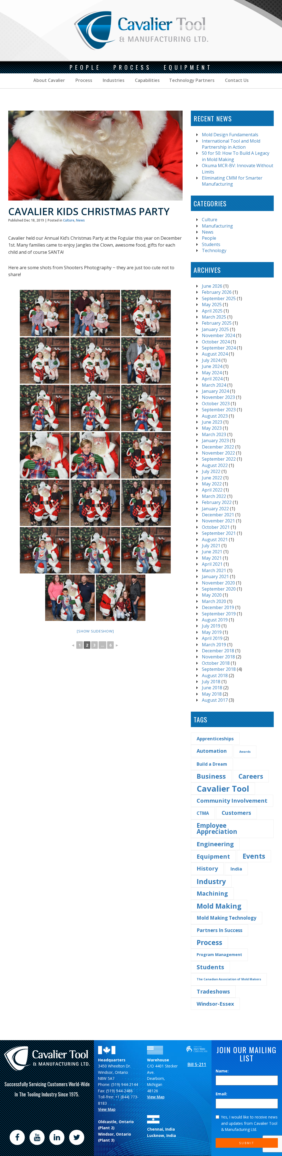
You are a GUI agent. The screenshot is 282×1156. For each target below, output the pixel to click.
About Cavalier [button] (49, 80)
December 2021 (218, 515)
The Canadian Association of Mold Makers (229, 979)
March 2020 (214, 601)
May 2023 (212, 428)
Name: (222, 1071)
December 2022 (218, 447)
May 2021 (212, 558)
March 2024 (214, 385)
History (207, 868)
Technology (214, 250)
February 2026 (217, 292)
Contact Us (236, 80)
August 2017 (215, 700)
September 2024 (219, 348)
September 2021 (219, 533)
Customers (236, 812)
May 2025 (212, 304)
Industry (211, 881)
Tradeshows (213, 991)
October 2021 (216, 527)
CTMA (203, 813)
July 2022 (211, 471)
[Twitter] (76, 1137)
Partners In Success (219, 930)
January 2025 (215, 329)
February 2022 (217, 502)
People (209, 238)
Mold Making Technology (226, 918)
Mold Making (219, 906)
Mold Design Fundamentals (230, 135)
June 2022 (212, 478)
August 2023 (215, 416)
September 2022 (219, 459)
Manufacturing (217, 226)
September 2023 (219, 410)
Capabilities (147, 80)
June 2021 (212, 552)
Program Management (219, 954)
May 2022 (212, 484)
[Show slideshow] (95, 631)
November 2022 (218, 453)
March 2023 (214, 434)
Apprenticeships (215, 738)
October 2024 (216, 342)
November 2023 (218, 397)
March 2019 (214, 645)
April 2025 (212, 311)
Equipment (213, 856)
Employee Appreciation (217, 828)
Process (83, 80)
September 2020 (219, 589)
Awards (245, 752)
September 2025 (219, 298)
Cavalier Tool (223, 788)
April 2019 (212, 638)
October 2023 (216, 404)
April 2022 (212, 490)
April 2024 (212, 379)
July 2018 (211, 682)
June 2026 (212, 286)
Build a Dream (212, 764)
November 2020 (218, 583)
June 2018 (212, 688)
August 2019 (215, 620)
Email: (221, 1093)
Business (211, 776)
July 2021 (211, 546)
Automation (212, 750)
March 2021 (214, 570)
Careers (250, 776)
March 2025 (214, 317)
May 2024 (212, 373)
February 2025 (217, 323)
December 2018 (218, 651)
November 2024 (218, 335)
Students (211, 244)
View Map (106, 1109)
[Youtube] (36, 1137)
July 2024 (211, 360)
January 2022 (215, 509)
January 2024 (215, 391)
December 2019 (218, 607)
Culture (68, 220)
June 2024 (212, 366)
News (80, 220)
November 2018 (218, 657)
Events (254, 856)
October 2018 (216, 663)
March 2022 (214, 496)
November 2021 (218, 521)
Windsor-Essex (215, 1003)
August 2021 (215, 539)
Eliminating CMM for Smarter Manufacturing (232, 181)
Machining (212, 893)
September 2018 (219, 669)
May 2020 (212, 595)
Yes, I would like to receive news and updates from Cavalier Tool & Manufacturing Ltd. (249, 1123)
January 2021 (215, 576)
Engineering (215, 844)
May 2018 (212, 694)
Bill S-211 (197, 1064)
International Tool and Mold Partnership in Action (231, 144)
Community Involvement (232, 800)
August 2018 (215, 675)
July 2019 (211, 626)
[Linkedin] (56, 1137)
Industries (113, 80)
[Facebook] (17, 1137)
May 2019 (212, 632)
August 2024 (215, 354)
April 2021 (212, 564)
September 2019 (219, 614)
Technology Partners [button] (192, 80)
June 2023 (212, 422)
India (236, 869)
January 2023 (215, 440)
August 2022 (215, 465)
